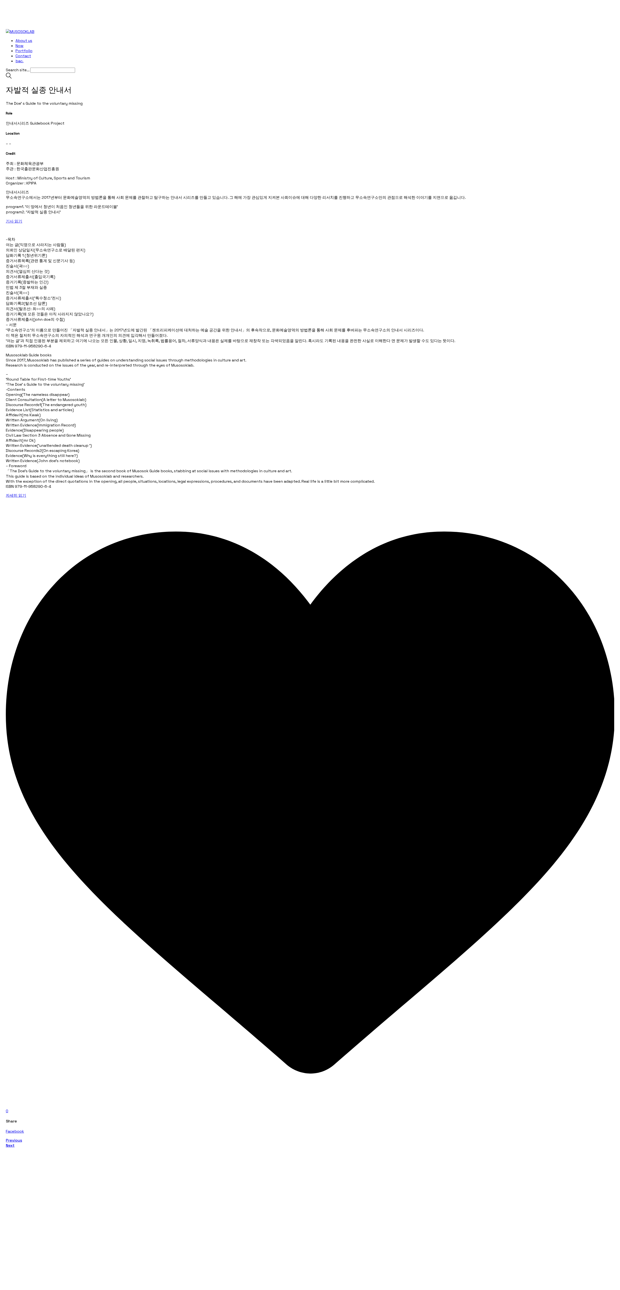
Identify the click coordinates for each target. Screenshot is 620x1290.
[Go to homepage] (20, 31)
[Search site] (9, 77)
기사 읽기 (14, 221)
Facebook (15, 1131)
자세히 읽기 (16, 495)
